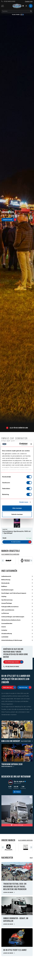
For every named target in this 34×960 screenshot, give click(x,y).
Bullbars (4, 586)
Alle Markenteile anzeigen (10, 554)
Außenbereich (6, 576)
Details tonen (23, 502)
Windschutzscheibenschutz (10, 620)
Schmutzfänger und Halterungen (12, 616)
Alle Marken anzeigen (25, 840)
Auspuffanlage (6, 603)
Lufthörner (5, 613)
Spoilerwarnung (6, 600)
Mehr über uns (7, 687)
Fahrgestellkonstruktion (10, 606)
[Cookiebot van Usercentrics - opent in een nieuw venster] (20, 444)
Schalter (4, 630)
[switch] (29, 482)
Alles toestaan (17, 508)
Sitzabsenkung (6, 633)
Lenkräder (4, 637)
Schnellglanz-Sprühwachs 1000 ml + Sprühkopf (16, 532)
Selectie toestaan (17, 514)
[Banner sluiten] (31, 444)
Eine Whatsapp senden (12, 662)
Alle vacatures (26, 741)
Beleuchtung (5, 579)
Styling (3, 596)
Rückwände (5, 583)
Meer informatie (6, 766)
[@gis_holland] (10, 782)
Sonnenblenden (6, 623)
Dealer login (29, 1)
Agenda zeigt (23, 687)
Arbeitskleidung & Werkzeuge (11, 640)
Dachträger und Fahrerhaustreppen (13, 593)
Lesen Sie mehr (8, 892)
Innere (3, 626)
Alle (31, 857)
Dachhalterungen (7, 590)
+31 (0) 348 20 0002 (9, 1)
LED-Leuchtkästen (7, 610)
